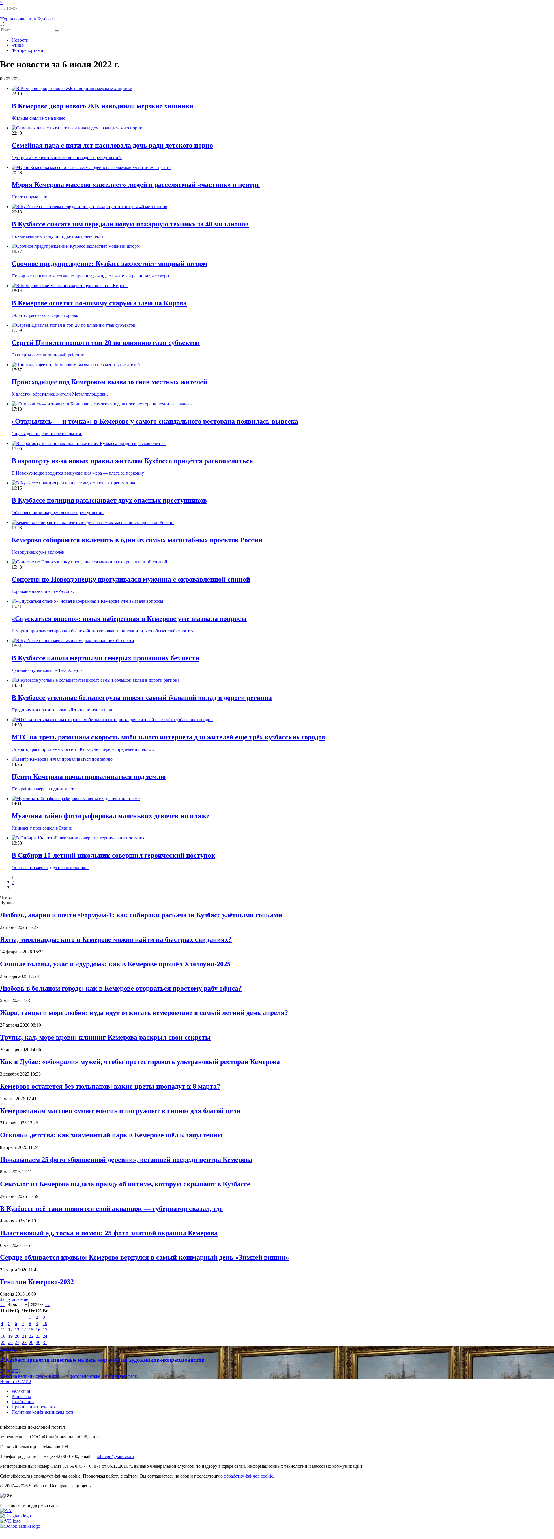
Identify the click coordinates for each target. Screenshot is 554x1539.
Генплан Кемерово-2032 (37, 1282)
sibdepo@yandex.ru (115, 1456)
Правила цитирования (34, 1406)
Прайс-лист (23, 1401)
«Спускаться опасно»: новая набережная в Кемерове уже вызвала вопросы (129, 618)
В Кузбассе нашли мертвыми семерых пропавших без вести (105, 658)
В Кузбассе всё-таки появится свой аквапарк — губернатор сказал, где (111, 1208)
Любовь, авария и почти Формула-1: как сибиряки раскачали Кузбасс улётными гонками (141, 915)
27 (17, 1342)
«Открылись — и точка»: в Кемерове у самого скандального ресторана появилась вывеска (155, 421)
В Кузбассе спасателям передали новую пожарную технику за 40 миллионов (130, 224)
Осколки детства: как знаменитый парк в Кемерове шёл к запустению (111, 1135)
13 (17, 1329)
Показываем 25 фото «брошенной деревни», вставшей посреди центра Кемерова (126, 1159)
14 (24, 1329)
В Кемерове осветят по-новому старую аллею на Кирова (99, 303)
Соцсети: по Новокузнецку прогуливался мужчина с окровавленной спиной (131, 579)
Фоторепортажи (27, 50)
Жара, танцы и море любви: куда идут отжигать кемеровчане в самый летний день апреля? (144, 1012)
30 (38, 1342)
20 (17, 1336)
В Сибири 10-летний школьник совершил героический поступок (113, 855)
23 (38, 1336)
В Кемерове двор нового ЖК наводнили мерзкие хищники (103, 106)
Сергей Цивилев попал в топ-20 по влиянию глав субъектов (106, 342)
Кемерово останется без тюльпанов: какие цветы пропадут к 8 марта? (110, 1086)
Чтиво (18, 45)
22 (31, 1336)
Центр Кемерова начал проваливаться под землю (89, 776)
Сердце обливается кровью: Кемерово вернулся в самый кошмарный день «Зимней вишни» (144, 1257)
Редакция (21, 1391)
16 (38, 1329)
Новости (20, 39)
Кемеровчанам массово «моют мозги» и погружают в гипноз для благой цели (120, 1111)
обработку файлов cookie (248, 1476)
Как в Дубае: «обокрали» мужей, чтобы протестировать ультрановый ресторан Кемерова (140, 1062)
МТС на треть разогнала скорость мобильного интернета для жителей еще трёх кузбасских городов (168, 737)
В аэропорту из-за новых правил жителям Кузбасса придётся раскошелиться (132, 461)
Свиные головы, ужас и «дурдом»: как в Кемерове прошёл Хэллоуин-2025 (115, 964)
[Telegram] (15, 1515)
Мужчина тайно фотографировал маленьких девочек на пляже (110, 816)
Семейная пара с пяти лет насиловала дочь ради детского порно (112, 145)
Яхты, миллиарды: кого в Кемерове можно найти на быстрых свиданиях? (116, 939)
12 (10, 1329)
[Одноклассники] (20, 1526)
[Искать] (2, 9)
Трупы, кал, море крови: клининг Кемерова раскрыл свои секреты (105, 1037)
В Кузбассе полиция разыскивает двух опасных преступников (109, 500)
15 (31, 1329)
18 (3, 1336)
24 (45, 1336)
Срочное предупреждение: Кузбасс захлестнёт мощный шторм (109, 263)
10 (45, 1323)
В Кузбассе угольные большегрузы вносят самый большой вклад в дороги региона (142, 697)
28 (24, 1342)
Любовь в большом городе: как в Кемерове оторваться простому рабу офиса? (121, 988)
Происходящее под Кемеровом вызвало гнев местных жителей (109, 382)
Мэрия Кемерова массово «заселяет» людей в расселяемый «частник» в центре (136, 184)
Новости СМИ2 (15, 1381)
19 (10, 1336)
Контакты (21, 1396)
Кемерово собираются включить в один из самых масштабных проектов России (137, 540)
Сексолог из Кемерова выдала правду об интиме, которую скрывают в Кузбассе (125, 1184)
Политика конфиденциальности (43, 1412)
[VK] (10, 1521)
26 (10, 1342)
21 (24, 1336)
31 (45, 1342)
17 (45, 1329)
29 (31, 1342)
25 (3, 1342)
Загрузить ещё (14, 1299)
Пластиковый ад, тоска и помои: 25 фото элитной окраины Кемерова (109, 1233)
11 (3, 1329)
